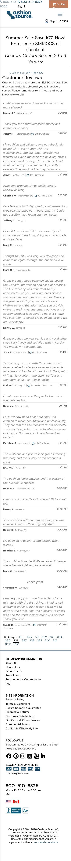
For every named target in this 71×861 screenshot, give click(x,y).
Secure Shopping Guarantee (23, 708)
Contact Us (13, 667)
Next (8, 644)
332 (44, 637)
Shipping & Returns (18, 712)
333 (52, 637)
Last (16, 644)
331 (37, 637)
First (21, 637)
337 (24, 640)
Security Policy (15, 699)
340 (47, 640)
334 (59, 637)
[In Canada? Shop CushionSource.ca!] (16, 804)
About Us (11, 663)
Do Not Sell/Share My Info (22, 728)
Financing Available (17, 773)
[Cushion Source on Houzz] (43, 756)
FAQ (8, 683)
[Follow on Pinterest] (16, 756)
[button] (56, 21)
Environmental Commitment (23, 679)
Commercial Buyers (18, 724)
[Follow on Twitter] (30, 756)
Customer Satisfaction (20, 716)
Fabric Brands (14, 671)
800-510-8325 (22, 786)
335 (7, 640)
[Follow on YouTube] (36, 756)
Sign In (22, 6)
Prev (29, 637)
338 (31, 640)
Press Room (13, 675)
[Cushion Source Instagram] (22, 756)
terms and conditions (45, 842)
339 (39, 640)
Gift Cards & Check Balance (23, 720)
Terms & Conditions (18, 703)
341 (55, 640)
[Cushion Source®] (20, 17)
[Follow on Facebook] (9, 756)
